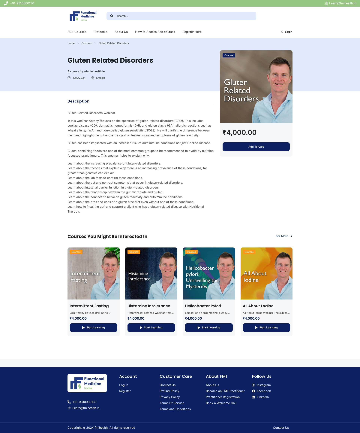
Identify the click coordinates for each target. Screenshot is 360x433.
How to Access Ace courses (155, 32)
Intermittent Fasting (89, 306)
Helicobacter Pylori (203, 306)
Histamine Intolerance (149, 306)
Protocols (100, 32)
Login (288, 31)
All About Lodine (258, 306)
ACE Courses (77, 32)
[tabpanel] (141, 162)
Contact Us (281, 427)
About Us (121, 32)
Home (71, 43)
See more (282, 236)
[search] (111, 16)
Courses (87, 43)
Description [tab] (78, 101)
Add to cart (256, 146)
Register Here (192, 32)
